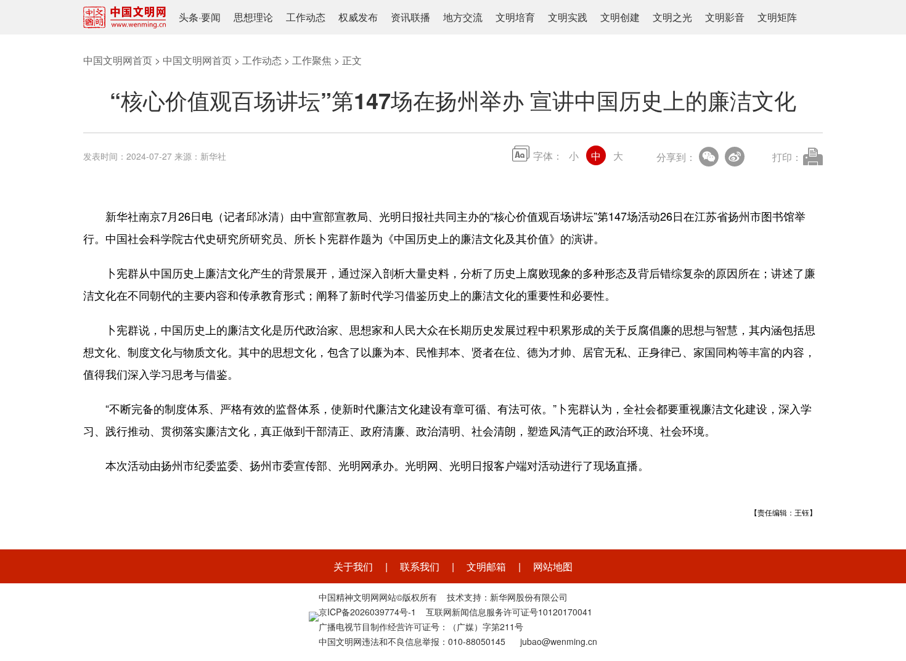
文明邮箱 (486, 566)
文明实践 (567, 17)
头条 (188, 17)
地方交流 (463, 17)
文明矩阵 (777, 17)
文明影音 (725, 17)
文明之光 (672, 17)
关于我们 (353, 566)
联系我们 (419, 566)
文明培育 (515, 17)
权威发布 (358, 17)
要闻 (211, 17)
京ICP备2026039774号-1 (367, 612)
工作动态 (305, 17)
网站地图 (553, 566)
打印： (787, 157)
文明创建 (620, 17)
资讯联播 (410, 17)
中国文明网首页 (117, 60)
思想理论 (253, 17)
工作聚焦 (312, 60)
